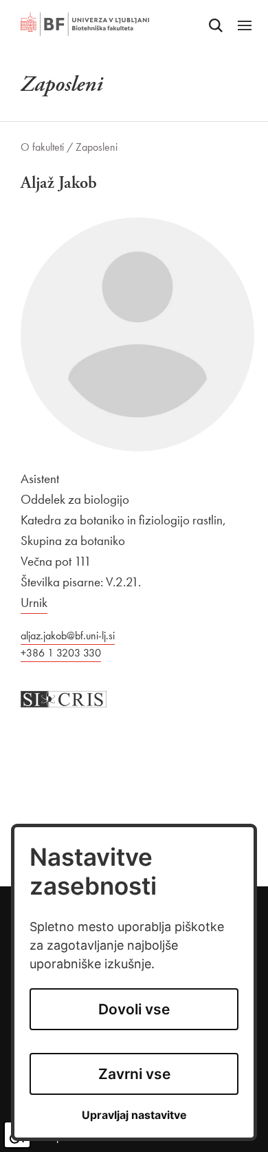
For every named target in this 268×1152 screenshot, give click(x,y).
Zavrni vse (134, 1073)
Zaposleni (97, 147)
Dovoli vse (134, 1009)
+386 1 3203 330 (61, 653)
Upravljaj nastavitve (134, 1115)
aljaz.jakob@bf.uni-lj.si (68, 635)
